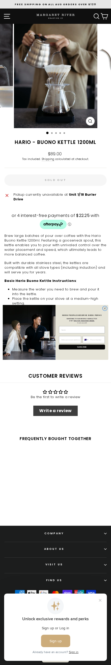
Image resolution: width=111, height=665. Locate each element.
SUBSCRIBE (82, 347)
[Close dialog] (104, 308)
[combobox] (86, 339)
